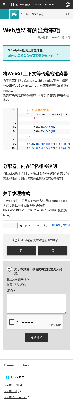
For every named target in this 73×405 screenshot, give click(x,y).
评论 (11, 290)
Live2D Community (15, 397)
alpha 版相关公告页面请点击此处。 (32, 55)
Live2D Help (11, 391)
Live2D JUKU (11, 385)
